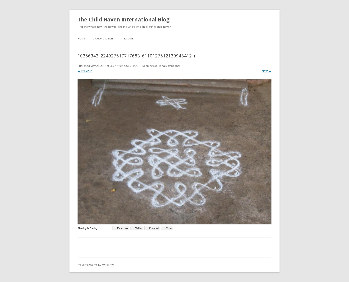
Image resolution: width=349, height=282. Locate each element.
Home (81, 38)
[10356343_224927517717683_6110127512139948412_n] (174, 151)
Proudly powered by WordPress (96, 265)
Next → (266, 71)
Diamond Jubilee (103, 38)
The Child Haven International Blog (123, 19)
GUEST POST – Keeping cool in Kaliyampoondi (152, 66)
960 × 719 (115, 66)
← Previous (85, 71)
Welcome (127, 38)
